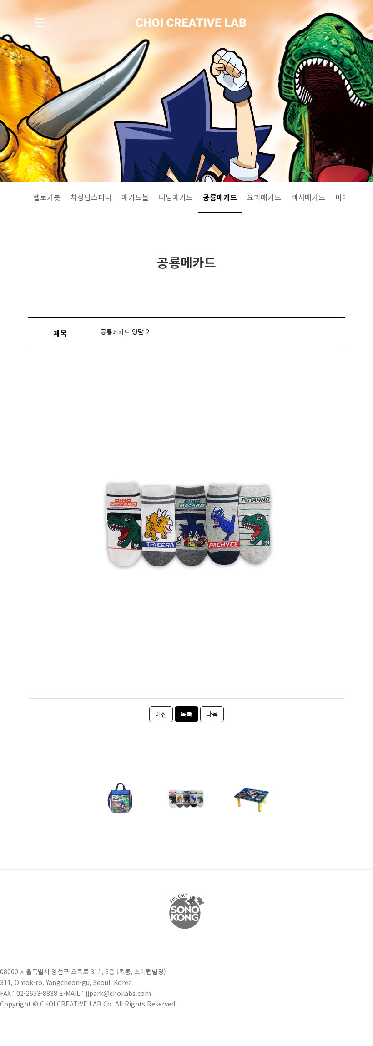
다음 (212, 713)
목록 (186, 713)
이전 (161, 713)
